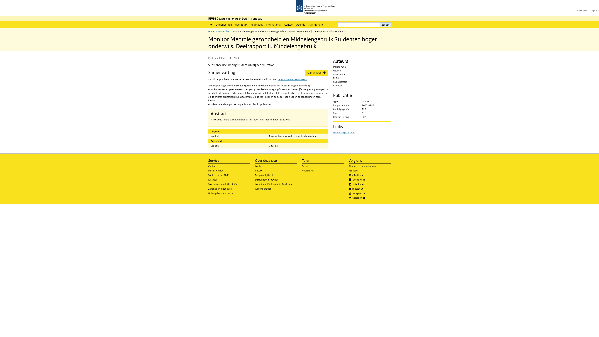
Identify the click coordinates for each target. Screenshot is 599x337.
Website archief (263, 188)
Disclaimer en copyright (267, 179)
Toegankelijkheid (264, 175)
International (273, 24)
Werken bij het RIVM (218, 175)
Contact (288, 24)
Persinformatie (216, 170)
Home (211, 24)
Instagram (365, 193)
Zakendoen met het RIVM (221, 188)
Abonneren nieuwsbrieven (362, 166)
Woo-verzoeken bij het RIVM (223, 184)
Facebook (365, 179)
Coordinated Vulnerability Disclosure (273, 184)
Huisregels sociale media (220, 193)
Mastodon (365, 197)
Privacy (258, 170)
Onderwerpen (224, 24)
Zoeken (385, 24)
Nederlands (582, 10)
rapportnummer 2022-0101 (292, 79)
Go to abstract (314, 72)
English (593, 10)
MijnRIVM (316, 24)
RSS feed (353, 170)
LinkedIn (364, 184)
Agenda (300, 24)
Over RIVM (241, 24)
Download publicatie (344, 132)
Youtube (364, 188)
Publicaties (257, 24)
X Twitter (364, 175)
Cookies (259, 166)
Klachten (212, 179)
